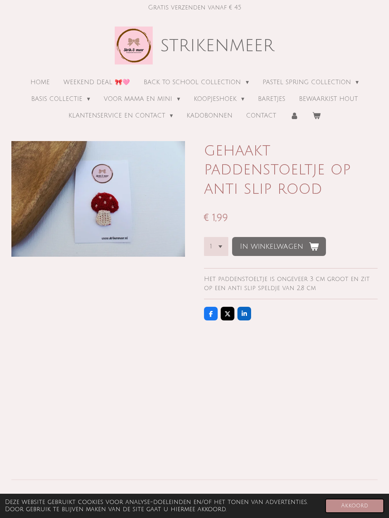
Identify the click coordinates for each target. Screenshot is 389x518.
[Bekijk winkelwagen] (316, 115)
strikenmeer (217, 45)
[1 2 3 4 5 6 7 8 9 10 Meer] (216, 246)
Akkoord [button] (354, 506)
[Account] (294, 115)
